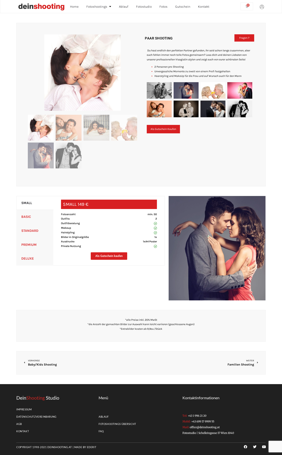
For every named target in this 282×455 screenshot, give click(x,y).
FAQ (101, 431)
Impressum (24, 409)
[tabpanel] (108, 229)
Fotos (163, 6)
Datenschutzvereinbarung (36, 416)
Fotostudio (144, 6)
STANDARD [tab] (29, 231)
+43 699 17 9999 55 (202, 421)
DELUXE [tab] (27, 258)
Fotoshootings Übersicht (117, 423)
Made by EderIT (85, 447)
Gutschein (182, 6)
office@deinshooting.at (205, 427)
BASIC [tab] (26, 217)
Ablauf (123, 6)
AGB (19, 423)
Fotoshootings (96, 6)
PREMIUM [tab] (29, 245)
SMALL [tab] (26, 203)
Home (74, 6)
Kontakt (203, 6)
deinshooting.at (59, 447)
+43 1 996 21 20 (197, 415)
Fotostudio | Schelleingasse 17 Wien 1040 (208, 433)
